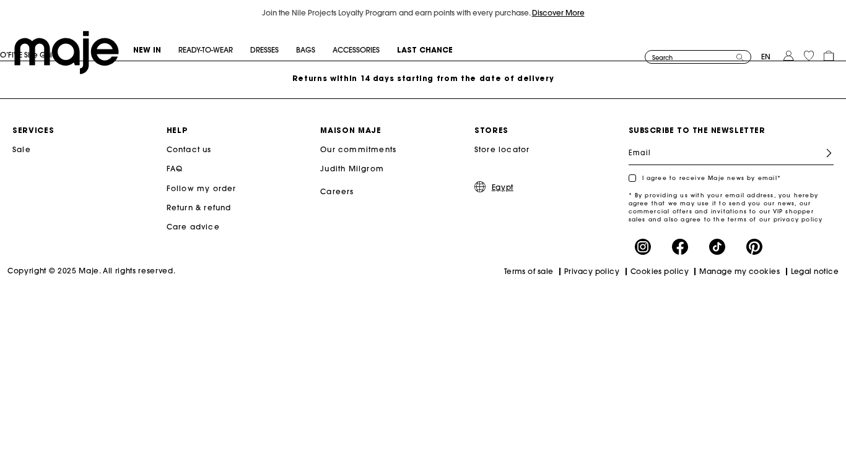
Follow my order (202, 188)
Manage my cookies (739, 271)
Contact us (189, 149)
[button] (155, 50)
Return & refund (199, 207)
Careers (337, 191)
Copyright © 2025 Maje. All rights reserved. (91, 270)
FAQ (175, 168)
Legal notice (815, 271)
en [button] (765, 56)
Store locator (502, 149)
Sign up (824, 153)
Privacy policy (591, 271)
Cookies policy (659, 271)
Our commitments (358, 149)
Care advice (193, 226)
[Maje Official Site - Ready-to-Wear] (66, 51)
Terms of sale (529, 271)
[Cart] (829, 54)
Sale (21, 149)
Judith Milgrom (352, 168)
